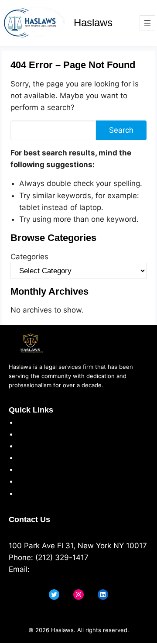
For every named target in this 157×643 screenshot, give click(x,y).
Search (121, 130)
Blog (25, 493)
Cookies (31, 457)
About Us (34, 422)
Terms (28, 445)
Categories (29, 256)
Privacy (30, 434)
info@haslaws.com (65, 569)
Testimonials (39, 469)
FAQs (26, 481)
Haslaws (93, 22)
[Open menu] (147, 23)
